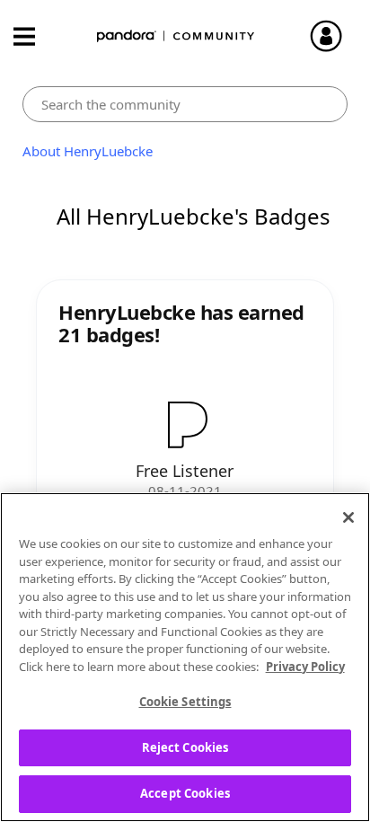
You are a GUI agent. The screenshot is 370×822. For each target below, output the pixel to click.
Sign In (334, 36)
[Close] (348, 517)
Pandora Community (176, 36)
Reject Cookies (185, 747)
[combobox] (184, 104)
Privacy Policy (305, 666)
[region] (185, 657)
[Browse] (33, 36)
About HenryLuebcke (87, 151)
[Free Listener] (185, 424)
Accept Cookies (185, 793)
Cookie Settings (185, 702)
